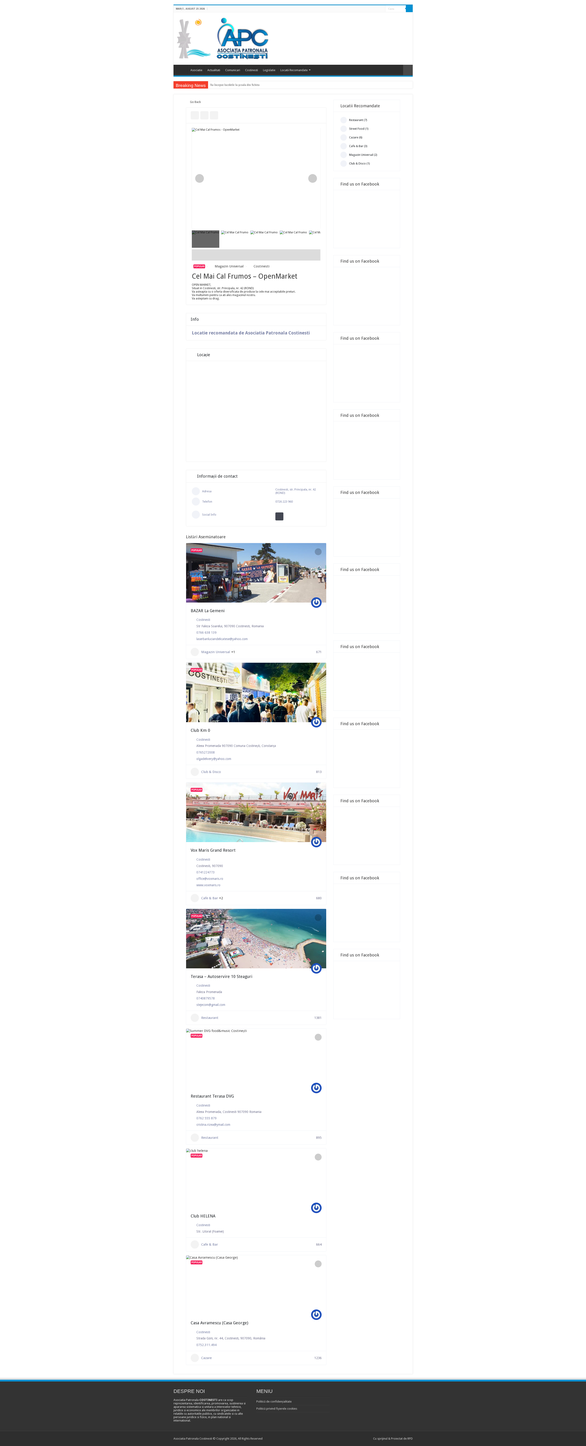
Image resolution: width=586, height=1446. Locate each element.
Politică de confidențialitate (274, 1401)
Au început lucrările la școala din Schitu (235, 84)
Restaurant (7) (358, 120)
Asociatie (196, 70)
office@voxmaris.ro (209, 879)
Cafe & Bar (209, 898)
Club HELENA (203, 1216)
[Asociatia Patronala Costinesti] (224, 37)
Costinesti (251, 70)
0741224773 (205, 872)
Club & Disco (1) (359, 163)
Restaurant (209, 1018)
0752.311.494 (206, 1345)
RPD (410, 1438)
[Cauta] (409, 8)
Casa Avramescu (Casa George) (219, 1322)
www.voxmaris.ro (208, 885)
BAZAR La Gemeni (208, 610)
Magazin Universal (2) (363, 154)
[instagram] (382, 9)
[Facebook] (377, 9)
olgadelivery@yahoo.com (213, 759)
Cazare (206, 1358)
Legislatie (269, 70)
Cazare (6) (355, 137)
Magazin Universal (229, 266)
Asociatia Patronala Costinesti (182, 69)
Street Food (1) (359, 128)
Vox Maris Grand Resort (213, 850)
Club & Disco (211, 772)
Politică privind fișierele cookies (276, 1408)
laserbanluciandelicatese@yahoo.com (222, 639)
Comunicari (232, 70)
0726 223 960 (284, 501)
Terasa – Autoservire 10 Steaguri (221, 976)
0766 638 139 (206, 632)
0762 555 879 (206, 1118)
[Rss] (373, 9)
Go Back (195, 102)
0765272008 (205, 752)
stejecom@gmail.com (210, 1005)
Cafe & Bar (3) (358, 146)
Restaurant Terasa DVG (212, 1096)
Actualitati (213, 70)
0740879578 (205, 998)
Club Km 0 (200, 730)
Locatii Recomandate (294, 70)
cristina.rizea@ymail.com (213, 1124)
